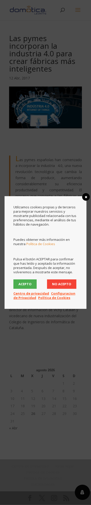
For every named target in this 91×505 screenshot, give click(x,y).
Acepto (25, 284)
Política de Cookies (40, 244)
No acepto (61, 284)
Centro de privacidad (31, 293)
